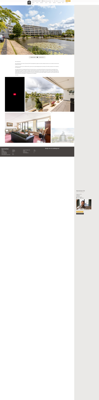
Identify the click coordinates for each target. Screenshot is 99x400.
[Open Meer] (33, 4)
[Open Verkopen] (34, 2)
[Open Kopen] (38, 2)
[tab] (33, 57)
